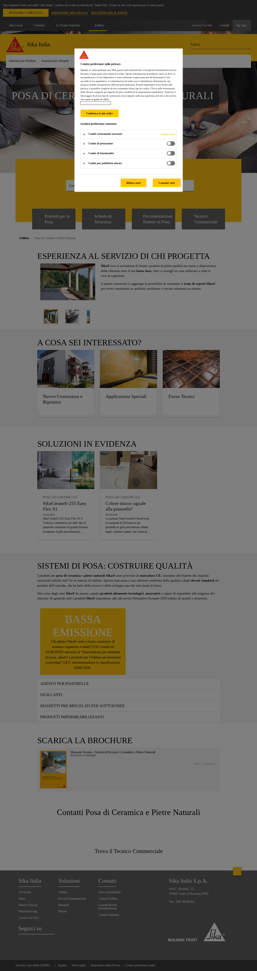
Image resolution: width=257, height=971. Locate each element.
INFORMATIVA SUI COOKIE (95, 103)
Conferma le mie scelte (99, 113)
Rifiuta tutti (133, 182)
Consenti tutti (167, 182)
